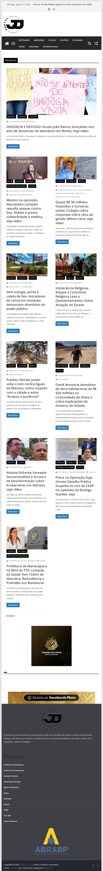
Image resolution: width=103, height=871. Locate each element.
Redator (31, 121)
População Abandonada (65, 193)
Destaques (24, 40)
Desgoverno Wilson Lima (67, 190)
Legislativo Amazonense (17, 186)
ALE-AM (10, 181)
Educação (33, 117)
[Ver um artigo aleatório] (96, 43)
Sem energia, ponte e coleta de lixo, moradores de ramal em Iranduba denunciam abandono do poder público (25, 300)
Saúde (22, 46)
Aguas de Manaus (15, 374)
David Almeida (62, 366)
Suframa (7, 798)
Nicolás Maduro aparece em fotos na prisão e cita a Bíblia (66, 4)
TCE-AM (42, 561)
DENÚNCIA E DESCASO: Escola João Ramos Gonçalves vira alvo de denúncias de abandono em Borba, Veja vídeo (50, 128)
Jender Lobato (14, 287)
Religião (80, 278)
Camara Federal (11, 776)
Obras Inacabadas (85, 190)
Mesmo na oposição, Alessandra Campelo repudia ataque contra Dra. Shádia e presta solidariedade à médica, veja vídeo (24, 210)
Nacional (34, 46)
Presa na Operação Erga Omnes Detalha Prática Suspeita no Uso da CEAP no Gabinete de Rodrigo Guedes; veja (75, 485)
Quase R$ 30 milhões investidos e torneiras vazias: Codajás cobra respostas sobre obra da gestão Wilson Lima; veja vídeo (74, 212)
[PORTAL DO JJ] (7, 43)
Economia (78, 40)
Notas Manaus (10, 821)
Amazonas (39, 40)
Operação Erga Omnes (65, 467)
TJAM (6, 810)
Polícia (52, 40)
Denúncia (22, 117)
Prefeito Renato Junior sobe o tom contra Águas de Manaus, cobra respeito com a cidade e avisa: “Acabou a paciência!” (26, 388)
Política (64, 40)
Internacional (50, 46)
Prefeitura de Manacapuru (18, 556)
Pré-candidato (26, 287)
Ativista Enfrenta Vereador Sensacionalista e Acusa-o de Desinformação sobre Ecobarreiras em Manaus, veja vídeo (26, 480)
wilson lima (80, 193)
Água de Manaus (11, 787)
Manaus (70, 278)
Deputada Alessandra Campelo (21, 195)
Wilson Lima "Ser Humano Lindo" (68, 197)
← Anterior (9, 615)
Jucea (6, 793)
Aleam (6, 804)
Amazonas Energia (12, 781)
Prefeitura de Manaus (14, 764)
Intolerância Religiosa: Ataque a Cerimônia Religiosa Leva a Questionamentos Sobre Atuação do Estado (74, 296)
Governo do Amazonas (14, 770)
